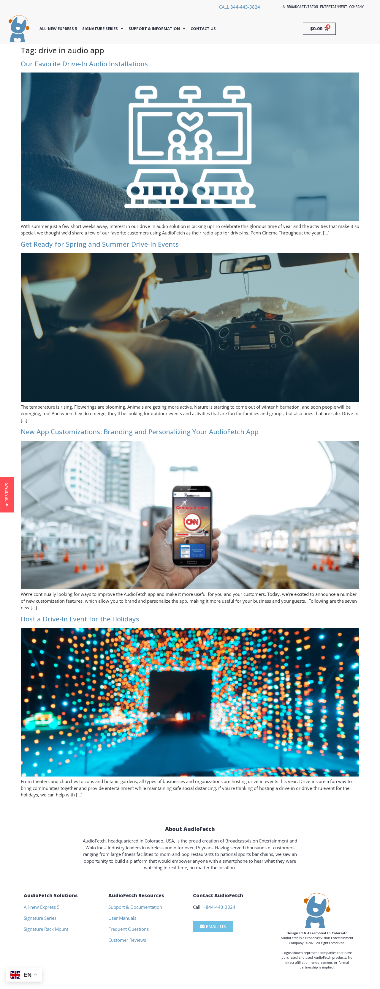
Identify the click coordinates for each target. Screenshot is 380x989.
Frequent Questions (128, 929)
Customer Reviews (127, 940)
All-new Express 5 (58, 29)
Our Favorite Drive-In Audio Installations (84, 63)
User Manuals (122, 918)
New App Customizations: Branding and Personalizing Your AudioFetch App (140, 431)
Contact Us (203, 29)
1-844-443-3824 (218, 907)
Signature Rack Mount (46, 929)
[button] (7, 494)
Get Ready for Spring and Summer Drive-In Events (100, 244)
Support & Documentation (135, 907)
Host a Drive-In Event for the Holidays (80, 618)
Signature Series (100, 29)
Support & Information (154, 29)
